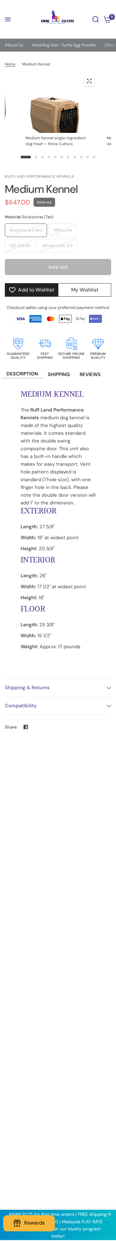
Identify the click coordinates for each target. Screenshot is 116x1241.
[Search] (95, 19)
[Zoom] (89, 81)
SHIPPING (59, 374)
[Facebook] (26, 727)
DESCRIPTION (22, 374)
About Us (14, 45)
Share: (11, 727)
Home (10, 64)
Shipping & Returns (27, 687)
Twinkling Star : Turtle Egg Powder (64, 45)
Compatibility (21, 705)
